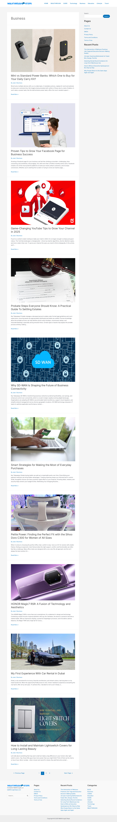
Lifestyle (99, 3)
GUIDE (65, 3)
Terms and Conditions (91, 37)
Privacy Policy (88, 34)
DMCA (86, 31)
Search (86, 13)
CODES (89, 793)
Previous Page (18, 773)
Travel (107, 3)
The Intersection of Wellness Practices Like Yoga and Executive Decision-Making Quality (96, 51)
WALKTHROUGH (56, 3)
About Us (87, 26)
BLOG (89, 789)
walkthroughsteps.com (14, 790)
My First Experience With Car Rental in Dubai (38, 673)
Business (82, 3)
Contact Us (87, 29)
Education (91, 3)
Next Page (68, 773)
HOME (46, 3)
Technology (73, 3)
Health (89, 800)
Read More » (15, 94)
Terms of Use (88, 40)
